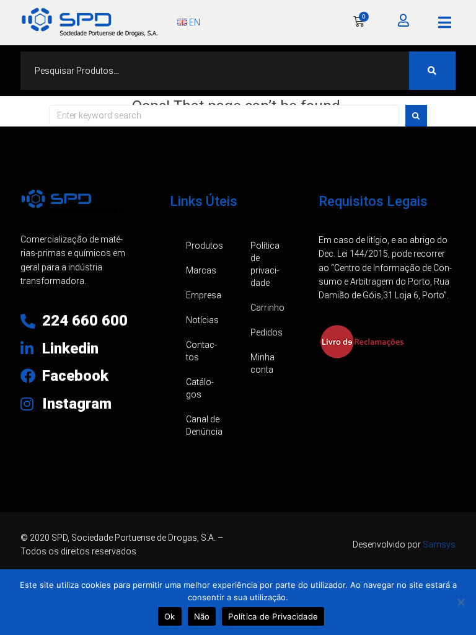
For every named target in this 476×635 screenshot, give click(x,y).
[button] (444, 22)
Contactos (201, 351)
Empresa (203, 295)
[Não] (460, 602)
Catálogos (200, 388)
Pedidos (266, 332)
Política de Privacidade (273, 616)
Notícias (202, 320)
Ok (169, 616)
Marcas (201, 270)
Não (202, 616)
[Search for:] (224, 115)
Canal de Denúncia (204, 425)
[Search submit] (432, 70)
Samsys (439, 544)
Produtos (204, 246)
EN (193, 22)
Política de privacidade (265, 264)
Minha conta (262, 363)
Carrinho (267, 308)
